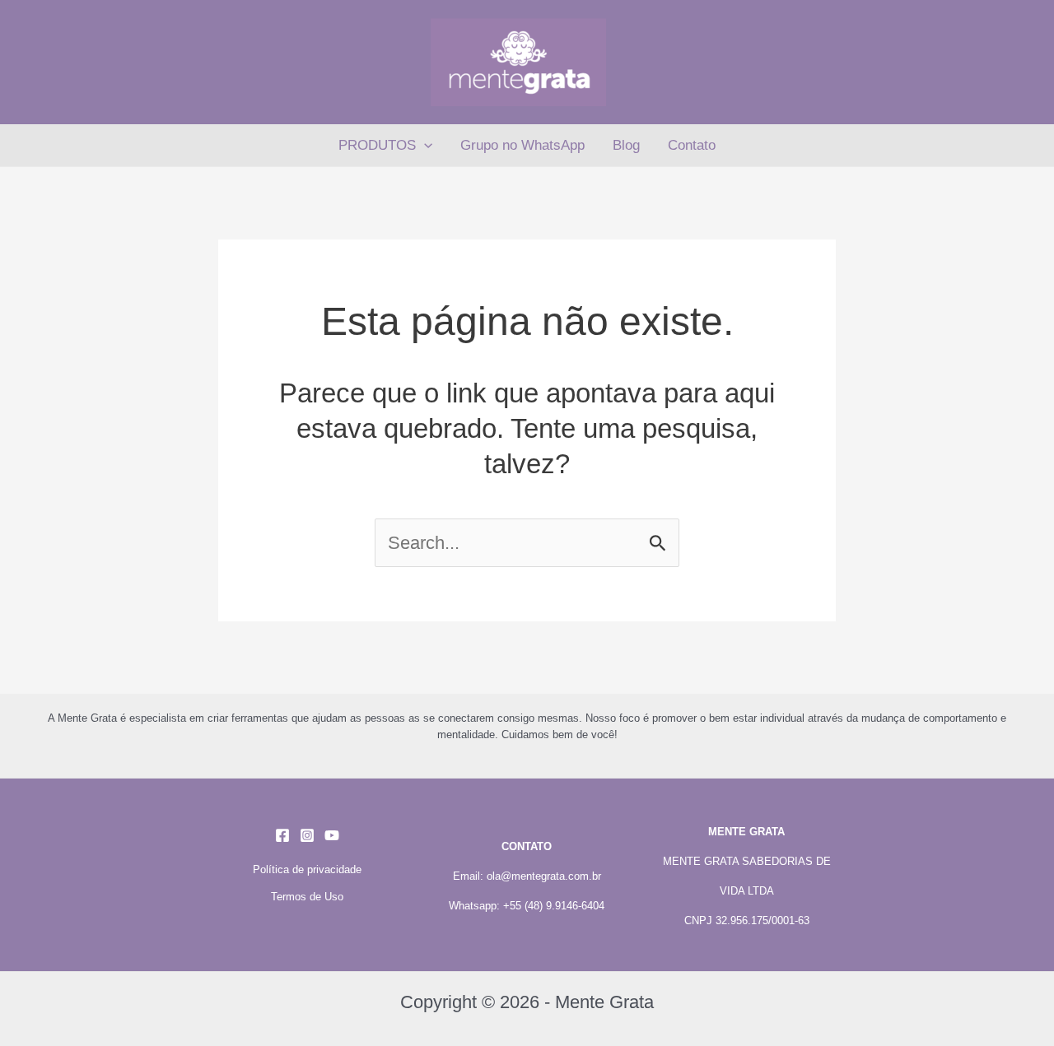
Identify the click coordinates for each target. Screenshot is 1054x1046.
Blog (626, 145)
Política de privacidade (307, 869)
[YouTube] (331, 835)
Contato (692, 145)
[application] (424, 145)
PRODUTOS (377, 145)
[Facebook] (282, 835)
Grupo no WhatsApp (522, 145)
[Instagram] (307, 835)
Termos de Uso (307, 896)
